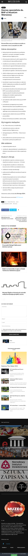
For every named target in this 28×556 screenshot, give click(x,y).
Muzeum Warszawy (11, 201)
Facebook (8, 543)
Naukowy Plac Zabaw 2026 (9, 366)
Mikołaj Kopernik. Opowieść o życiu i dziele (7, 218)
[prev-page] (2, 299)
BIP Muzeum (19, 197)
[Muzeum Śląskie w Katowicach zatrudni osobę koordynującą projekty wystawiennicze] (14, 283)
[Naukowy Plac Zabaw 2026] (14, 358)
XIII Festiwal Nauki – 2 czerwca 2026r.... (18, 405)
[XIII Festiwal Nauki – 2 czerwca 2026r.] (5, 407)
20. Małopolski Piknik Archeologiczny (18, 387)
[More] (18, 210)
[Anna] (2, 18)
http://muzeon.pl (12, 342)
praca (3, 7)
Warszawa (15, 203)
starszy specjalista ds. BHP (7, 203)
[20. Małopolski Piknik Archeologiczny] (5, 389)
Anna (5, 18)
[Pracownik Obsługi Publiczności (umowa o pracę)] (14, 235)
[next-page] (4, 299)
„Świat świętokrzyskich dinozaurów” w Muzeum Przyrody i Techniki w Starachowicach (21, 219)
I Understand (14, 555)
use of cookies (23, 553)
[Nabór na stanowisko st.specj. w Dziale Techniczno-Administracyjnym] (14, 259)
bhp (5, 201)
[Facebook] (3, 544)
